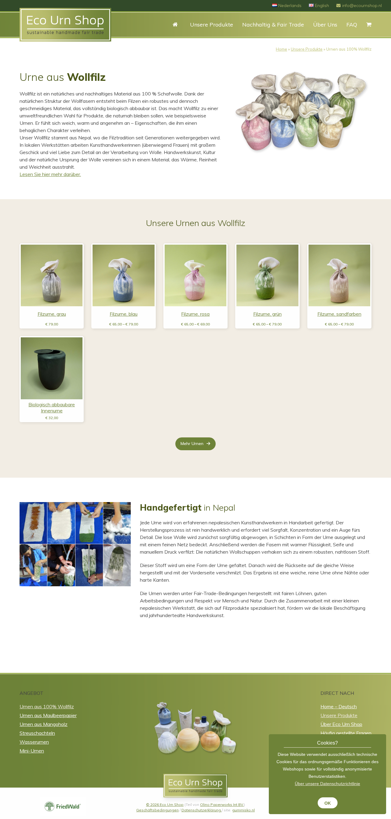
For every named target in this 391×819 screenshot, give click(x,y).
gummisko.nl (243, 810)
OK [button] (327, 803)
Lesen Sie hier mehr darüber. (50, 174)
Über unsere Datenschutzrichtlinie (327, 783)
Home (281, 49)
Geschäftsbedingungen (157, 810)
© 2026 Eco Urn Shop (165, 804)
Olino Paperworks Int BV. (222, 804)
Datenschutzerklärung (201, 810)
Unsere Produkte (307, 49)
